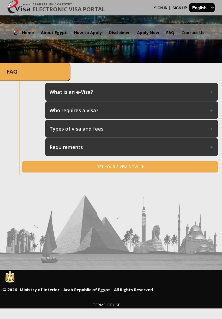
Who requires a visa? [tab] (74, 110)
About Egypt (54, 32)
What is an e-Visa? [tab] (71, 92)
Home (28, 32)
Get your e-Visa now (118, 166)
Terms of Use (106, 304)
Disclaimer (119, 32)
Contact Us (192, 32)
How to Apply (88, 32)
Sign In (161, 8)
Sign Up (180, 8)
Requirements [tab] (66, 147)
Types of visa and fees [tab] (76, 128)
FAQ (170, 32)
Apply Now (148, 32)
